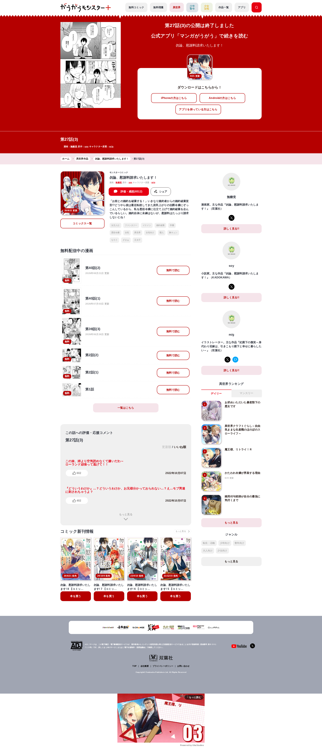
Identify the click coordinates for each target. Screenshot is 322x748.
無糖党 (73, 146)
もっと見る (125, 514)
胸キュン (173, 232)
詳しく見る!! (231, 228)
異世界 (177, 7)
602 (79, 473)
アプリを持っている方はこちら (198, 109)
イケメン (147, 225)
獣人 (162, 232)
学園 (172, 225)
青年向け (239, 543)
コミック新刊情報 (77, 531)
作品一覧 (224, 7)
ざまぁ (126, 240)
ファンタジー (131, 225)
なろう (114, 240)
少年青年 (192, 7)
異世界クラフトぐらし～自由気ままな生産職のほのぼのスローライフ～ (242, 429)
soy (86, 146)
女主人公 (115, 225)
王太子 (137, 240)
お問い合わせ (183, 666)
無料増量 (158, 7)
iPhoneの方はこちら (174, 98)
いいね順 (180, 447)
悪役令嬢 (115, 232)
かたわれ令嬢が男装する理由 (242, 472)
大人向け (207, 550)
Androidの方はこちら (222, 98)
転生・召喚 (209, 543)
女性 (127, 232)
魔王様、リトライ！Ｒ (238, 449)
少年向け (225, 543)
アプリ (242, 7)
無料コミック (136, 7)
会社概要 (145, 666)
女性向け (150, 232)
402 (79, 500)
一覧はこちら (126, 407)
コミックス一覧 (82, 223)
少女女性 (206, 7)
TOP (134, 666)
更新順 (166, 447)
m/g (111, 146)
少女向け (222, 550)
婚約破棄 (160, 225)
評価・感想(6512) (131, 191)
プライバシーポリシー (163, 666)
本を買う (75, 596)
